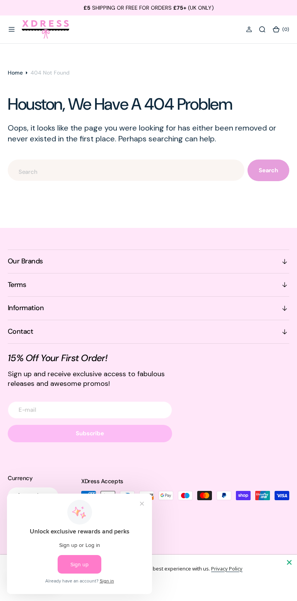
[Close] (289, 562)
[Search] (262, 29)
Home (15, 72)
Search (268, 170)
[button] (11, 29)
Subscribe (90, 433)
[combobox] (126, 170)
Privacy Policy (226, 568)
